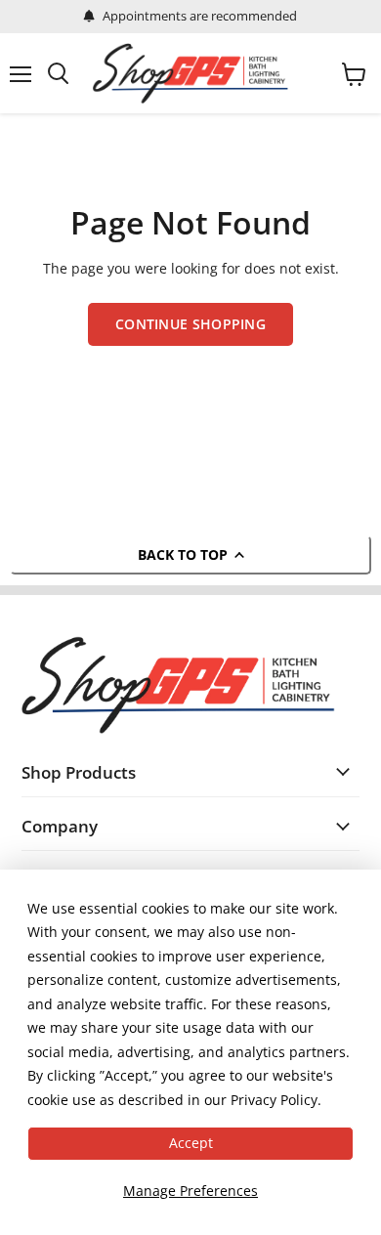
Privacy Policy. (276, 1099)
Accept (191, 1142)
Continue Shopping (190, 324)
